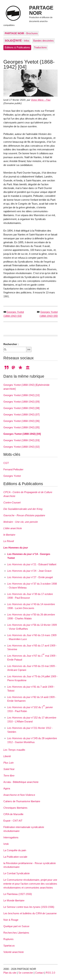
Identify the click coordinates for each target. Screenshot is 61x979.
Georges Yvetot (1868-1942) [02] (21, 446)
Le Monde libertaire (13, 900)
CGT (6, 463)
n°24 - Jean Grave (29, 570)
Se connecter (25, 972)
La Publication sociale (15, 856)
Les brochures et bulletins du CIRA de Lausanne (30, 913)
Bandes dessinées (43, 40)
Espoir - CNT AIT (12, 820)
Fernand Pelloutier (13, 469)
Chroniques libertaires (15, 807)
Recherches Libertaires (16, 932)
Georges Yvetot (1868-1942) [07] (21, 414)
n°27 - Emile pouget (30, 577)
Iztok (6, 843)
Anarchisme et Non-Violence (19, 794)
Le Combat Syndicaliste (16, 873)
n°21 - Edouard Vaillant (31, 564)
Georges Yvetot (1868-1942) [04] (22, 433)
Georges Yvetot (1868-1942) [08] (21, 408)
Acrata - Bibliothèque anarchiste (20, 782)
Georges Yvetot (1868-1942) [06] (21, 420)
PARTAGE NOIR (41, 10)
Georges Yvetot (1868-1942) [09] (21, 401)
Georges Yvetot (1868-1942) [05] (21, 427)
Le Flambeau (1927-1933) (17, 894)
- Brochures (21, 33)
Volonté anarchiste (13, 952)
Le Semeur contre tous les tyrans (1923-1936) (28, 906)
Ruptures (8, 939)
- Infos (17, 40)
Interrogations (10, 837)
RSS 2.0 (50, 972)
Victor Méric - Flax (40, 100)
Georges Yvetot (12, 475)
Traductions (40, 47)
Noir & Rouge (10, 919)
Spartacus (9, 945)
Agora (6, 788)
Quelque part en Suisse (16, 926)
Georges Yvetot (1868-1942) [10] (21, 395)
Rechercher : (11, 344)
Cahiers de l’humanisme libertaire (21, 801)
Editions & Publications (17, 47)
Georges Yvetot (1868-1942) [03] (21, 440)
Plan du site (9, 972)
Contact (39, 972)
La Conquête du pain (14, 850)
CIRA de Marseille (13, 814)
